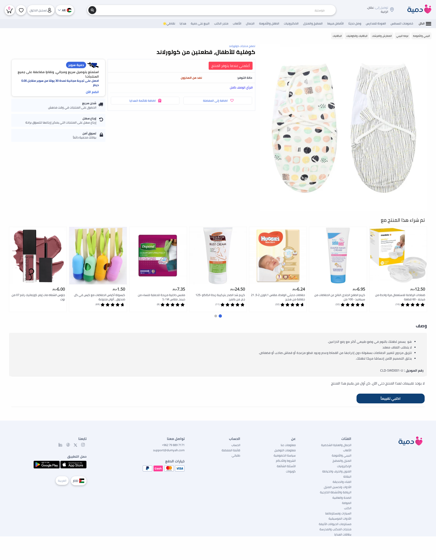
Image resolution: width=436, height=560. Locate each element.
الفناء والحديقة (342, 482)
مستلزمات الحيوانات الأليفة (335, 524)
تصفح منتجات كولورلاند (242, 46)
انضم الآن (92, 92)
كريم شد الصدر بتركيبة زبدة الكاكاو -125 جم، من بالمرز (220, 297)
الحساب (235, 445)
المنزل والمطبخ (341, 461)
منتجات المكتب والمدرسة (335, 529)
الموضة (346, 503)
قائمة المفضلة (231, 450)
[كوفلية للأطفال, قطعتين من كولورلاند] (343, 127)
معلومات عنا (288, 445)
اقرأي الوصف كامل (241, 87)
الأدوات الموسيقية (340, 518)
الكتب (347, 508)
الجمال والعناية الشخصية (336, 445)
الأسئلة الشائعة (286, 466)
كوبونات (291, 471)
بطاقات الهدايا (342, 534)
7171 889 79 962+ (173, 445)
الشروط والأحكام (286, 461)
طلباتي (236, 455)
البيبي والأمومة (341, 455)
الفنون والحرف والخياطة (336, 471)
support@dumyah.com (169, 450)
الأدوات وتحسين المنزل (337, 487)
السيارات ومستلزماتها (338, 513)
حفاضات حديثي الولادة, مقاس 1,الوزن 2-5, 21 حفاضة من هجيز (278, 297)
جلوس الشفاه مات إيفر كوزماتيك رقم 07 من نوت (38, 297)
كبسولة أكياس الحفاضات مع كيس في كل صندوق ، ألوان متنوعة (99, 297)
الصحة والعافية (341, 498)
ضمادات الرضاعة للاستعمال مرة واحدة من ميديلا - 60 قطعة (400, 297)
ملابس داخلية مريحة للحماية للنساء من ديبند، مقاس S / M (161, 297)
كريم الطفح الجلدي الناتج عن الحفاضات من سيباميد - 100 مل (339, 297)
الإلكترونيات (344, 466)
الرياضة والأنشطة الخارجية (335, 492)
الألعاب (347, 450)
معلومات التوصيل (285, 450)
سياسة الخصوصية (285, 455)
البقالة (347, 476)
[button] (220, 316)
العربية (62, 481)
